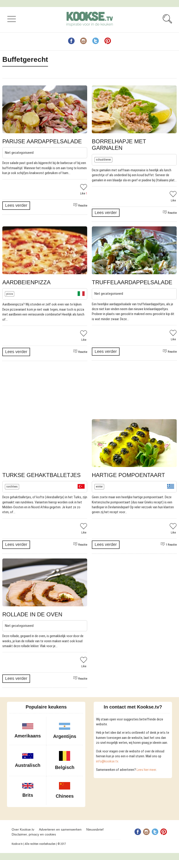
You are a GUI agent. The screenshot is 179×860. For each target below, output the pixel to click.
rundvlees (12, 486)
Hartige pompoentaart (128, 475)
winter (99, 486)
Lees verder (16, 205)
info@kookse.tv (107, 761)
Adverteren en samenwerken (60, 829)
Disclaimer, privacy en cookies (34, 834)
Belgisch (64, 767)
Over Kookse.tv (23, 829)
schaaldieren (103, 159)
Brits (27, 795)
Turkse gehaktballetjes (41, 475)
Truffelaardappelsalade (132, 282)
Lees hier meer (146, 770)
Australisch (27, 765)
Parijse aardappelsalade (42, 141)
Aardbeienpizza (26, 282)
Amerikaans (27, 735)
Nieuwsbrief (94, 829)
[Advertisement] (87, 390)
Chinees (65, 796)
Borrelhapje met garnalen (119, 144)
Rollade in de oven (32, 614)
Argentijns (64, 736)
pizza (9, 293)
